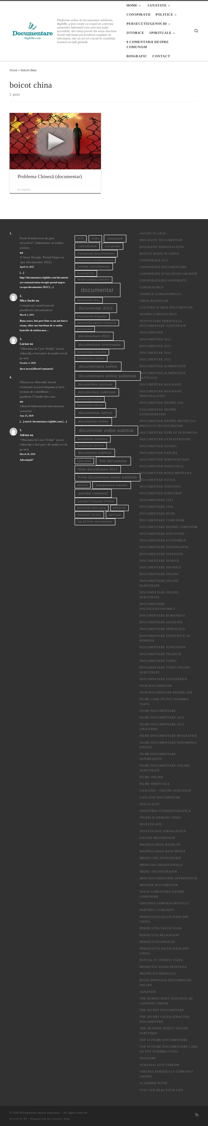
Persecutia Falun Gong (161, 928)
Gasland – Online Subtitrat (165, 790)
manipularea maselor (112, 485)
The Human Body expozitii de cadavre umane (166, 1001)
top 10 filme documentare (95, 521)
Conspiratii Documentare (96, 253)
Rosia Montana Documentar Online (166, 982)
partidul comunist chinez (96, 501)
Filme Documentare (158, 710)
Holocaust (150, 804)
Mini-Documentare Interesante (169, 878)
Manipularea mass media (163, 851)
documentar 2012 (88, 300)
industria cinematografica (165, 810)
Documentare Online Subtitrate (159, 583)
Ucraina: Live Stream (159, 1065)
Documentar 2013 (155, 346)
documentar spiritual (90, 445)
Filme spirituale (155, 783)
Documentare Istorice (160, 567)
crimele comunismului (94, 266)
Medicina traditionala (161, 864)
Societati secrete (89, 514)
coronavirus (152, 287)
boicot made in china (159, 253)
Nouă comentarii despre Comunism (162, 894)
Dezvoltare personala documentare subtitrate (163, 323)
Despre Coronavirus (158, 314)
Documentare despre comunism (169, 527)
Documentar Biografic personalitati (161, 393)
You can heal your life (161, 1090)
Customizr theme (60, 1118)
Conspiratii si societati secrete (95, 260)
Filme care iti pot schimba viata (164, 701)
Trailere (148, 1058)
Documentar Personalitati (165, 459)
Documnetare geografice (163, 679)
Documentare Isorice (159, 560)
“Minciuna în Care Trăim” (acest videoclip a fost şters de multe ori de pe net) (43, 353)
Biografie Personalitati (162, 247)
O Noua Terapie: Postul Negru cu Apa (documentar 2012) (42, 259)
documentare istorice (91, 358)
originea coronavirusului (164, 903)
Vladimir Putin (153, 1083)
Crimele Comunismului (161, 294)
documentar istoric (95, 413)
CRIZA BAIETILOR (154, 300)
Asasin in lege (153, 233)
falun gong (84, 461)
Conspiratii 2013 (154, 260)
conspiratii (112, 246)
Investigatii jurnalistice (163, 831)
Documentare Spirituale (162, 629)
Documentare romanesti (162, 615)
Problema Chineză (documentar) (50, 176)
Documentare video (158, 660)
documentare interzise (91, 352)
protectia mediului (158, 973)
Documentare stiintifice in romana (165, 638)
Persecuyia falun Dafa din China (164, 951)
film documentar (113, 461)
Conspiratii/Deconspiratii (163, 280)
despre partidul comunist (93, 279)
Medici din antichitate (160, 858)
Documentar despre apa (162, 402)
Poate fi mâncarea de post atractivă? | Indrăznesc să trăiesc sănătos (42, 242)
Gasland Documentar (160, 797)
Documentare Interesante (164, 547)
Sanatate (148, 991)
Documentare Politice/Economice (158, 606)
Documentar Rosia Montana (166, 473)
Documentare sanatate (161, 622)
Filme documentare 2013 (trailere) (162, 727)
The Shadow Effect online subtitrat (164, 1030)
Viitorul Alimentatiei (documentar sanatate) (42, 408)
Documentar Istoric (158, 446)
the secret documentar (162, 1010)
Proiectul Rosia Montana (163, 966)
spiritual (115, 514)
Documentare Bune (157, 513)
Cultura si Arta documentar (166, 307)
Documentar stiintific (160, 486)
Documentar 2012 (155, 339)
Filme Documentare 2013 (162, 717)
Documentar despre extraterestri (158, 412)
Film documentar (156, 685)
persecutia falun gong (91, 507)
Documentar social (158, 479)
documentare (84, 329)
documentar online (93, 421)
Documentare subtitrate (163, 647)
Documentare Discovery (162, 533)
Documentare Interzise (161, 554)
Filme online (151, 777)
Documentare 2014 (156, 506)
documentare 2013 (94, 336)
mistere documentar (159, 885)
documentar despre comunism (96, 322)
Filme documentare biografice (168, 735)
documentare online (98, 366)
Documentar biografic (92, 316)
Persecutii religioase (160, 935)
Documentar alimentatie (163, 366)
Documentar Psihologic (162, 466)
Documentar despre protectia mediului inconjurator (168, 423)
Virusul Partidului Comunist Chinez (166, 1074)
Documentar (151, 332)
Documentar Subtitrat (161, 493)
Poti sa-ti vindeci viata (161, 960)
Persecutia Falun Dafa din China (164, 919)
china (95, 238)
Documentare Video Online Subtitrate (165, 670)
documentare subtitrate (97, 392)
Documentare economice (163, 540)
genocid (82, 485)
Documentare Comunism (162, 520)
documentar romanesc (93, 438)
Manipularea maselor (160, 844)
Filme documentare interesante (158, 756)
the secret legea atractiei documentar (165, 1019)
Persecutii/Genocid (157, 941)
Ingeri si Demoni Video (160, 817)
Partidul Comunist (157, 910)
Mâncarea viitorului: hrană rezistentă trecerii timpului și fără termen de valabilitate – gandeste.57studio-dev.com (42, 389)
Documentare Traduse (160, 654)
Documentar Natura (159, 452)
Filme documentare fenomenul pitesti (168, 745)
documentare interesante (99, 345)
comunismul (87, 246)
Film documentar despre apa (166, 692)
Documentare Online (159, 574)
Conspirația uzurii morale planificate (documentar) (37, 308)
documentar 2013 (96, 308)
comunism (115, 238)
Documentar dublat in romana (169, 432)
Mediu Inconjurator (158, 871)
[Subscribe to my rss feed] (196, 1115)
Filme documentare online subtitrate (107, 477)
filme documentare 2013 (97, 469)
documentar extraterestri (165, 439)
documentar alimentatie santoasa (163, 375)
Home (13, 70)
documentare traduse (89, 399)
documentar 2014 (155, 352)
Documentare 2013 (156, 500)
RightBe (25, 189)
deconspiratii (85, 273)
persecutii (119, 507)
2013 (80, 238)
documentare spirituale (95, 384)
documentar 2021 (155, 359)
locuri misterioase (157, 837)
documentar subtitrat (95, 452)
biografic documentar (161, 240)
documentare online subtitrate (107, 376)
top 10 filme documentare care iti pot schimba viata (169, 1049)
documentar (97, 290)
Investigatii (151, 824)
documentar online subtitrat (106, 430)
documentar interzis (90, 405)
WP (25, 1118)
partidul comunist (93, 493)
